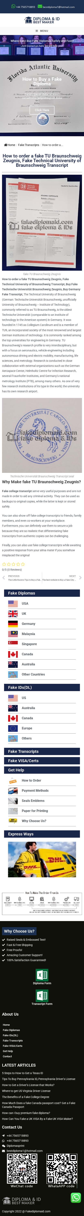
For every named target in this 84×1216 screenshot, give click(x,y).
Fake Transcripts (28, 145)
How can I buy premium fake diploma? (26, 1113)
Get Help (8, 1051)
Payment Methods (35, 791)
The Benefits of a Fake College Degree (25, 1097)
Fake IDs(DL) (20, 687)
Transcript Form (42, 1003)
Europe (27, 728)
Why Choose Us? (34, 821)
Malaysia (28, 634)
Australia (28, 664)
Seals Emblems (33, 801)
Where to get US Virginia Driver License (26, 1091)
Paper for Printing (35, 811)
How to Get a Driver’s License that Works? (28, 1085)
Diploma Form (42, 983)
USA (25, 603)
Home (11, 145)
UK (24, 614)
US (24, 698)
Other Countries (33, 674)
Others (27, 738)
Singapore (29, 644)
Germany (28, 624)
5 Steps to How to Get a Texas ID (22, 1073)
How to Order (31, 780)
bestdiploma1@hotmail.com (59, 7)
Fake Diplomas (21, 593)
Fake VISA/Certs (23, 760)
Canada (27, 654)
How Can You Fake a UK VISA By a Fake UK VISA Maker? (37, 1118)
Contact (7, 1056)
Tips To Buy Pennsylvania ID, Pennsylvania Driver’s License (38, 1079)
